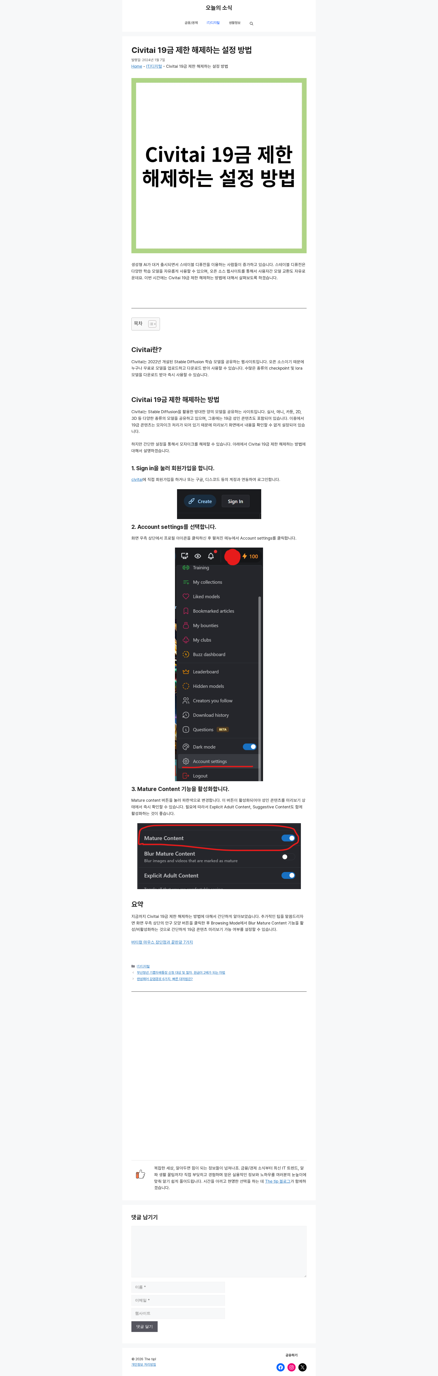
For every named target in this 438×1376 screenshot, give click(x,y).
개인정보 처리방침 (143, 1364)
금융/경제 (191, 23)
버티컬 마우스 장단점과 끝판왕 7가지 (162, 942)
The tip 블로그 (277, 1181)
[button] (251, 24)
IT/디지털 (213, 23)
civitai (137, 479)
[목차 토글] (150, 324)
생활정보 (235, 23)
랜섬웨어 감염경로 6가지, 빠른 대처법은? (165, 979)
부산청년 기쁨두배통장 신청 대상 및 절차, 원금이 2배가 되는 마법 (181, 972)
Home (136, 66)
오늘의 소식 (219, 8)
